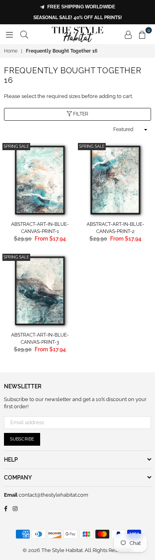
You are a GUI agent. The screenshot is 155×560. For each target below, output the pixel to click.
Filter (80, 114)
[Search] (24, 34)
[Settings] (128, 34)
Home (10, 51)
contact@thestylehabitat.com (52, 495)
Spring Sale (16, 146)
